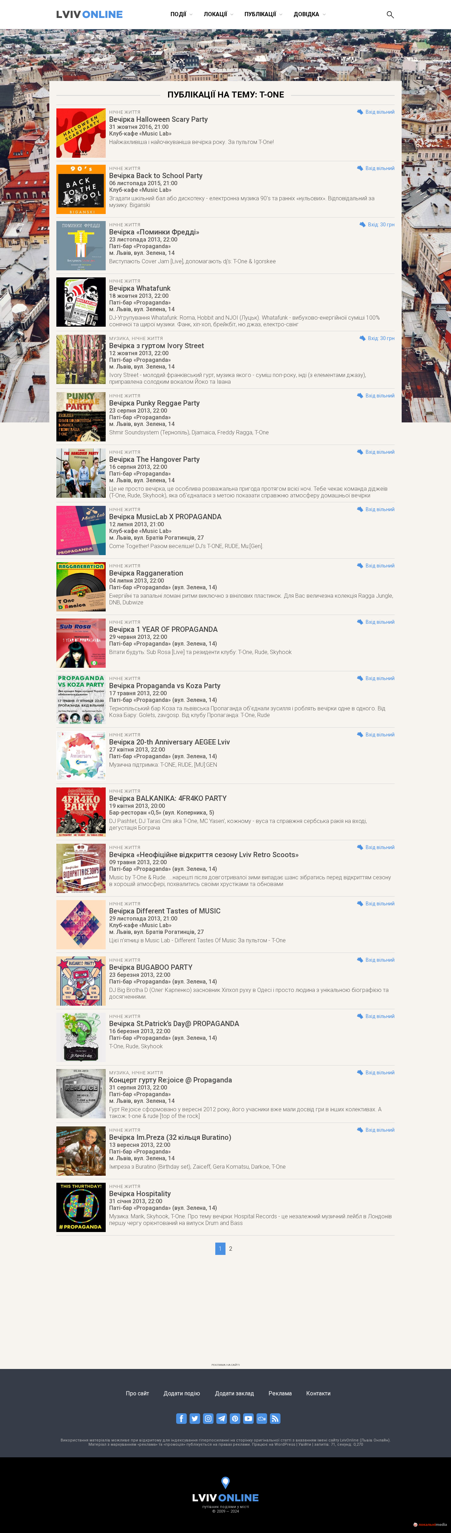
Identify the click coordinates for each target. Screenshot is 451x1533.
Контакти (318, 1393)
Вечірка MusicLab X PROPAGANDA (165, 517)
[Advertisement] (225, 1311)
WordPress (284, 1444)
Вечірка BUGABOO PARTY (150, 967)
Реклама (280, 1393)
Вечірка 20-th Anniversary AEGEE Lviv (169, 742)
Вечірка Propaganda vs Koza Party (165, 685)
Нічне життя (125, 112)
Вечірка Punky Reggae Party (154, 403)
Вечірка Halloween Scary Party (158, 119)
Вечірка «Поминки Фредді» (154, 232)
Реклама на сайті (225, 1364)
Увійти (304, 1444)
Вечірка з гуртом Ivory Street (156, 345)
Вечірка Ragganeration (146, 573)
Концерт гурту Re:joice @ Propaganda (170, 1080)
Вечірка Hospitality (140, 1193)
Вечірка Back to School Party (156, 175)
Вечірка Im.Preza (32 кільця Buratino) (170, 1137)
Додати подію (181, 1393)
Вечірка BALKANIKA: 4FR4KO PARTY (168, 798)
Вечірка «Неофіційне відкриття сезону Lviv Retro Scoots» (204, 854)
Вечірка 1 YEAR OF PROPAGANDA (163, 629)
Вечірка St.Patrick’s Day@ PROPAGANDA (174, 1023)
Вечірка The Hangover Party (154, 459)
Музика (119, 338)
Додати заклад (234, 1393)
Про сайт (137, 1393)
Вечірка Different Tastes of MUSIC (165, 911)
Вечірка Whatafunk (140, 288)
